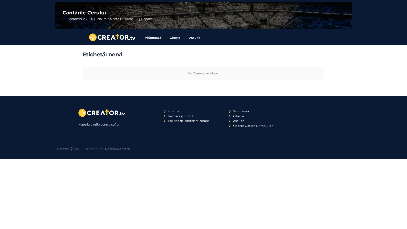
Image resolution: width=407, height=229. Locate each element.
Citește (175, 38)
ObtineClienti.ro (117, 149)
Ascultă (195, 38)
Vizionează (153, 38)
